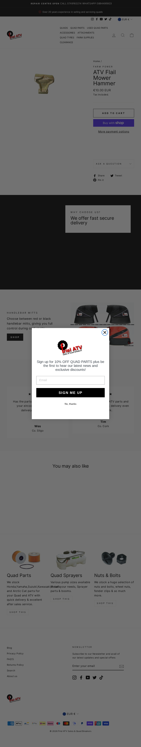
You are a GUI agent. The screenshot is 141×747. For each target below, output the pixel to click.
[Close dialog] (105, 332)
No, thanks (70, 403)
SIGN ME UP (70, 393)
